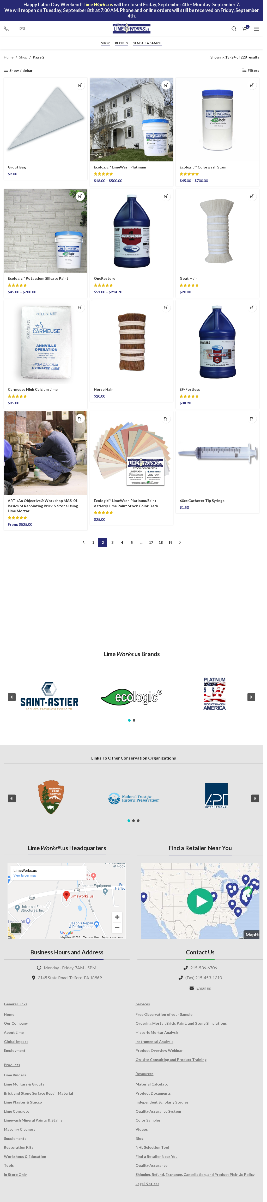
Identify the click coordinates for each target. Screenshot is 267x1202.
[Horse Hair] (131, 342)
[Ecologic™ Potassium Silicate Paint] (45, 231)
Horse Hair (103, 389)
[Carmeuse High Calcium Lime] (45, 342)
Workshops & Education (25, 1156)
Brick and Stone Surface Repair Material (38, 1093)
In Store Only (15, 1174)
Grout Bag (17, 167)
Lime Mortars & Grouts (24, 1084)
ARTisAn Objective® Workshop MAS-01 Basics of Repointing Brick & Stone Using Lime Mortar (43, 505)
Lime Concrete (16, 1111)
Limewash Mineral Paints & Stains (33, 1120)
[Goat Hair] (217, 231)
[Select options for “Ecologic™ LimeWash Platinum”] (166, 85)
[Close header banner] (256, 10)
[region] (131, 697)
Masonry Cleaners (19, 1129)
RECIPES (121, 43)
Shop (105, 43)
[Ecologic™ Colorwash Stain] (217, 119)
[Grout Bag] (45, 119)
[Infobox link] (9, 28)
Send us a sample (147, 43)
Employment (15, 1050)
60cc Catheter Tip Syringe (202, 500)
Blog (139, 1138)
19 (170, 542)
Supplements (15, 1138)
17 (151, 542)
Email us (203, 987)
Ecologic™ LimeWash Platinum (120, 167)
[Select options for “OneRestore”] (166, 196)
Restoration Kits (18, 1147)
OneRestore (104, 278)
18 (161, 542)
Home (9, 57)
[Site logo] (131, 28)
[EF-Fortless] (217, 342)
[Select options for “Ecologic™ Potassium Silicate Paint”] (80, 196)
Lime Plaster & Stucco (23, 1102)
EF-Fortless (190, 389)
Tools (9, 1165)
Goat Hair (188, 278)
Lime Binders (15, 1075)
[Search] (234, 29)
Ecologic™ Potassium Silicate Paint (38, 278)
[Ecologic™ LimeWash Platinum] (131, 119)
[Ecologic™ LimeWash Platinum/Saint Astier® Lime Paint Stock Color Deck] (131, 453)
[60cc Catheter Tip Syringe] (217, 453)
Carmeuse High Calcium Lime (33, 389)
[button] (80, 85)
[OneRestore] (131, 231)
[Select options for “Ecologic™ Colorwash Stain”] (252, 85)
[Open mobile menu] (256, 29)
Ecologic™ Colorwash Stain (203, 167)
